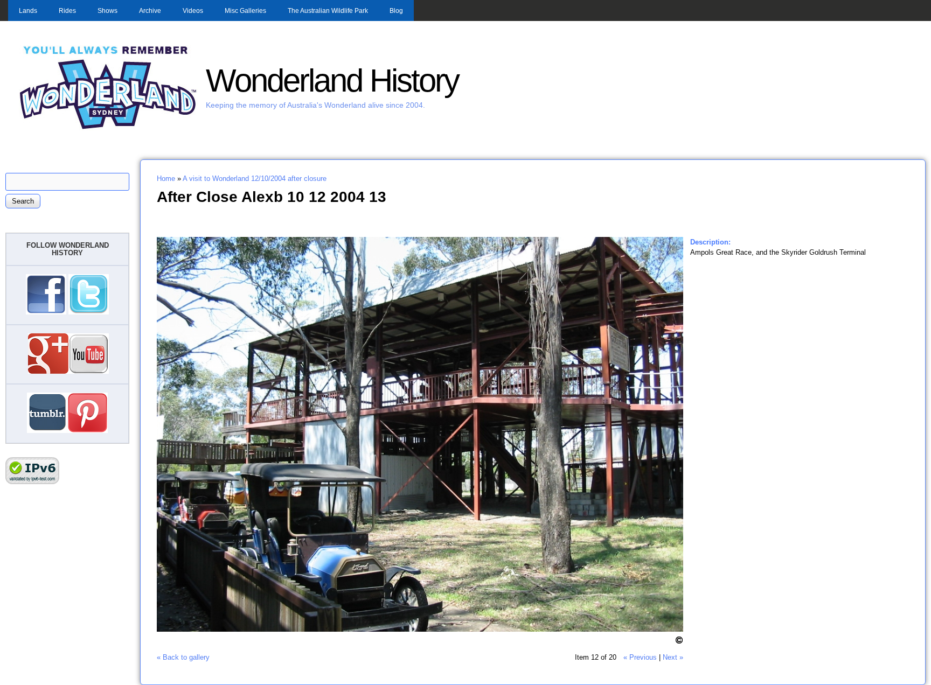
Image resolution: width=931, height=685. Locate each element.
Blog (396, 11)
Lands (28, 11)
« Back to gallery (183, 657)
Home (166, 178)
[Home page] (108, 128)
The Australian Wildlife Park (328, 11)
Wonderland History (332, 80)
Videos (193, 11)
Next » (673, 657)
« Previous (640, 657)
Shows (107, 11)
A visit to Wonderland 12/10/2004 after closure (254, 178)
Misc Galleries (245, 11)
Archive (150, 11)
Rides (67, 11)
